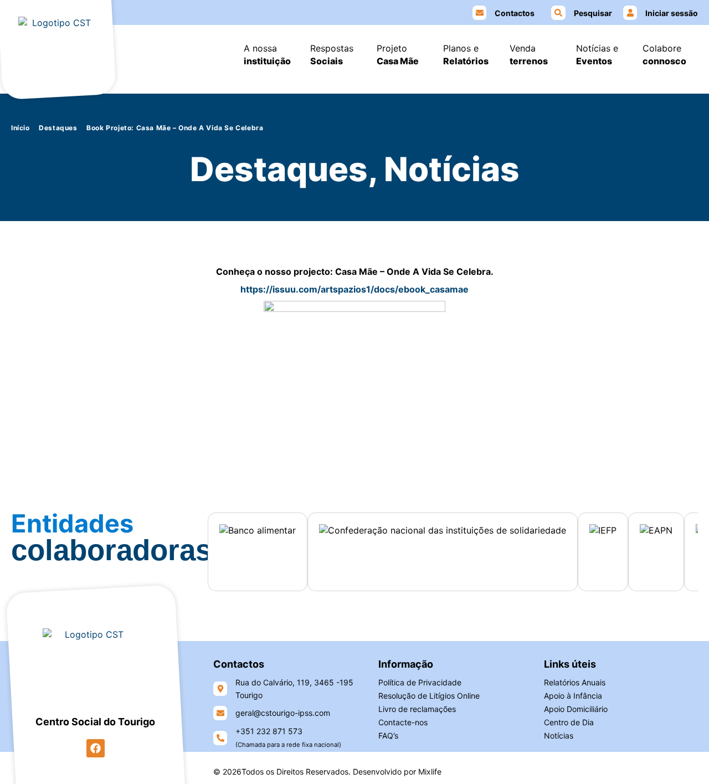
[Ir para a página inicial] (57, 50)
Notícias (558, 735)
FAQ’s (388, 735)
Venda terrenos (529, 54)
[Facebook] (95, 748)
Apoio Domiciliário (576, 709)
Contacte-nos (403, 722)
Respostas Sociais (331, 54)
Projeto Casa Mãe (398, 54)
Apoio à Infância (573, 695)
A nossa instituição (267, 54)
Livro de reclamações (417, 709)
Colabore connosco (664, 54)
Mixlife (429, 771)
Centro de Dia (569, 722)
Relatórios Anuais (574, 682)
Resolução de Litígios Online (429, 695)
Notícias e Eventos (597, 54)
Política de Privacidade (419, 682)
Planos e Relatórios (466, 54)
